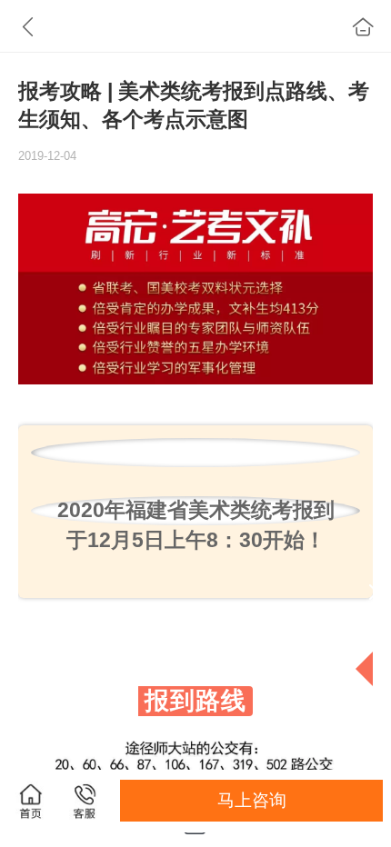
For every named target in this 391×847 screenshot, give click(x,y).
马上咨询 (251, 800)
